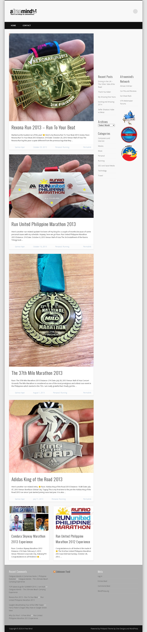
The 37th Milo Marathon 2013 (37, 372)
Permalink (87, 147)
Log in (100, 576)
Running (66, 147)
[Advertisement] (119, 51)
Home (13, 25)
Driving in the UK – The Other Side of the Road (106, 84)
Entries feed (102, 581)
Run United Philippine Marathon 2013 (43, 224)
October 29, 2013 (40, 147)
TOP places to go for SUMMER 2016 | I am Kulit (27, 587)
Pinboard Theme (106, 628)
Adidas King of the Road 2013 (37, 479)
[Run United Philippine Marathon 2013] (51, 186)
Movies (100, 146)
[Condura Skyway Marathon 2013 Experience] (29, 518)
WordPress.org (103, 591)
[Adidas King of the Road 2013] (51, 436)
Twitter (123, 11)
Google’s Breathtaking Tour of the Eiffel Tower (26, 605)
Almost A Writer (126, 86)
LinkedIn (129, 11)
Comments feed (104, 586)
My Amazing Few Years (107, 97)
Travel (100, 175)
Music (100, 151)
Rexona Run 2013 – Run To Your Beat (43, 127)
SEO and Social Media (106, 165)
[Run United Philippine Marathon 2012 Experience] (73, 518)
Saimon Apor (20, 147)
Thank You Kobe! (104, 92)
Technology (102, 170)
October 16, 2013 (40, 246)
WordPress (134, 628)
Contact (27, 25)
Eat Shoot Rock (125, 96)
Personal (58, 147)
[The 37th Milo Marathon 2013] (51, 310)
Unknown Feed (63, 571)
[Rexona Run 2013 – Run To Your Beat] (51, 77)
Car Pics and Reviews (128, 91)
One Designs (121, 628)
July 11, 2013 (38, 499)
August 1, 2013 (39, 392)
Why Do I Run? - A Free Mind (20, 615)
